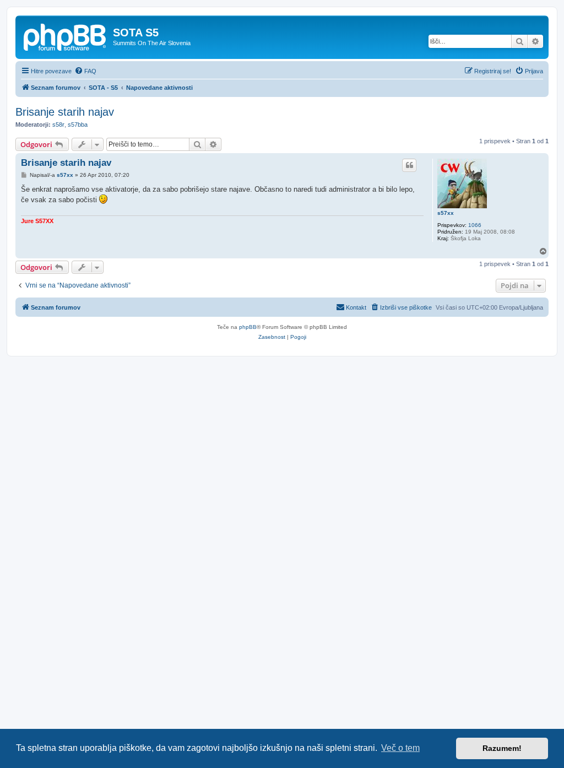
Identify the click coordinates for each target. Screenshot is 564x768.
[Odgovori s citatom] (409, 165)
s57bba (78, 124)
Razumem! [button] (502, 748)
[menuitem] (85, 71)
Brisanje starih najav (64, 112)
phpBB (248, 327)
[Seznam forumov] (65, 35)
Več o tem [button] (400, 748)
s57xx (445, 213)
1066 (474, 225)
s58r (58, 124)
